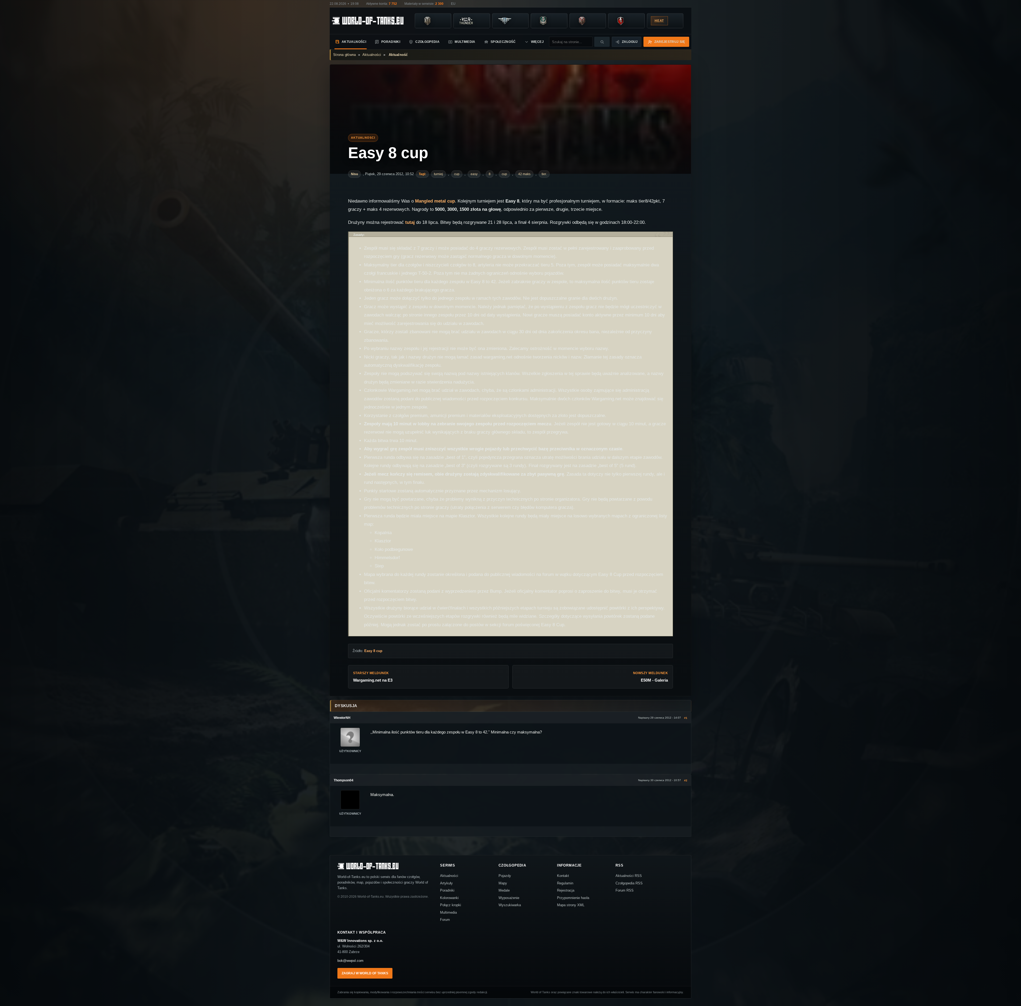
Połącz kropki (450, 905)
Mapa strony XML (570, 905)
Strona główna (344, 55)
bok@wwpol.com (350, 961)
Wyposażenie (509, 898)
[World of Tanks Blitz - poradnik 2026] (620, 21)
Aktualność (398, 55)
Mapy (503, 883)
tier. (544, 174)
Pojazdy (505, 876)
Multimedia (465, 42)
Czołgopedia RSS (629, 883)
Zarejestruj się (669, 42)
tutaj (410, 222)
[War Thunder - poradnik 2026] (466, 21)
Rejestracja (565, 890)
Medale (504, 890)
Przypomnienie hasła (573, 898)
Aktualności (354, 42)
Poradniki (390, 42)
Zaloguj (630, 42)
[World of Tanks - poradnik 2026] (427, 21)
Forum (445, 920)
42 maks (524, 174)
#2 (685, 780)
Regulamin (565, 883)
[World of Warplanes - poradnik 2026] (504, 21)
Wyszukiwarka (510, 905)
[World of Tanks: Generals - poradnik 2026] (582, 21)
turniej (438, 174)
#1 (685, 717)
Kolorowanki (449, 898)
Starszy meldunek (372, 676)
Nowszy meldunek (650, 676)
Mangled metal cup (435, 201)
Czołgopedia (427, 42)
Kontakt (563, 876)
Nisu (354, 174)
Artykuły (446, 883)
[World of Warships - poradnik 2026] (543, 21)
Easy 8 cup (388, 152)
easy (474, 174)
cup (456, 174)
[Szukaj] (602, 42)
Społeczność (503, 42)
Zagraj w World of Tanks (365, 973)
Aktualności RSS (629, 876)
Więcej (537, 42)
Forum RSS (625, 890)
